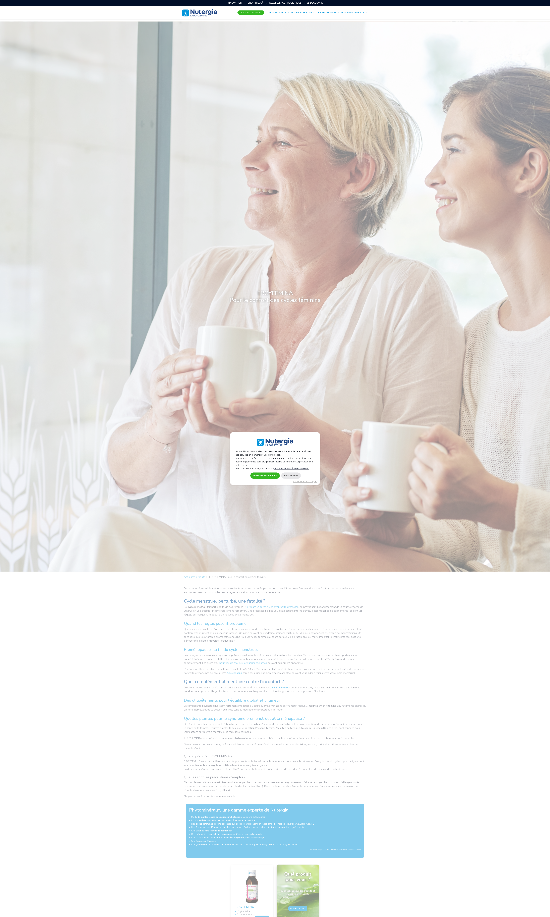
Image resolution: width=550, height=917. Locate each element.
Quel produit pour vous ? (251, 12)
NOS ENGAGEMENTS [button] (353, 12)
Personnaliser (291, 475)
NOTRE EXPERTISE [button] (302, 12)
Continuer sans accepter (305, 481)
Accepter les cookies (265, 475)
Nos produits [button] (278, 12)
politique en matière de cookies (291, 468)
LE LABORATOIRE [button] (327, 12)
